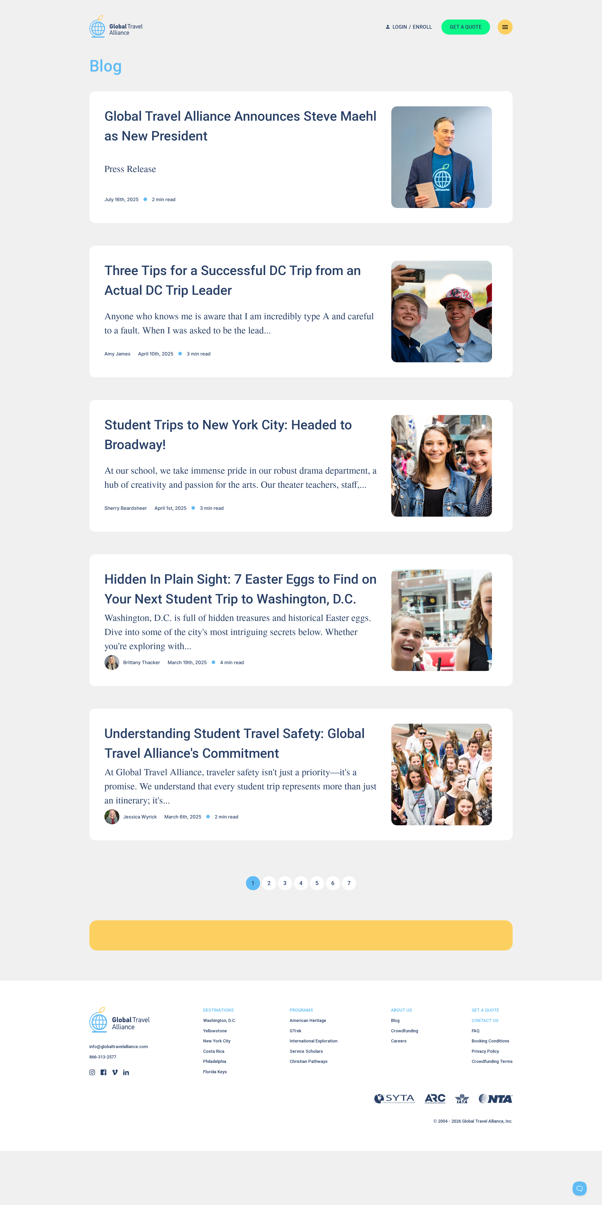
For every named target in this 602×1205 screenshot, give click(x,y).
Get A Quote (485, 1010)
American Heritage (308, 1020)
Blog (395, 1020)
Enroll (422, 27)
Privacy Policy (485, 1051)
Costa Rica (213, 1051)
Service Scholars (306, 1051)
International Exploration (313, 1040)
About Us (401, 1010)
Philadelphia (214, 1061)
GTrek (295, 1030)
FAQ (475, 1030)
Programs (301, 1010)
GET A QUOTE (466, 27)
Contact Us (485, 1020)
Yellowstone (215, 1030)
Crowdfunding (404, 1030)
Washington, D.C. (219, 1020)
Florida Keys (215, 1071)
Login (399, 27)
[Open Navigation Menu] (505, 27)
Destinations (218, 1010)
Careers (399, 1040)
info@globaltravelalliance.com (118, 1046)
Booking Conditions (490, 1040)
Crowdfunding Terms (492, 1061)
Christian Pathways (309, 1061)
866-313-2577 (102, 1056)
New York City (216, 1040)
